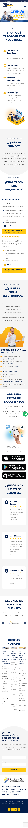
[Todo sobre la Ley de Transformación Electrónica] (14, 648)
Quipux (18, 366)
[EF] (7, 3)
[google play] (14, 464)
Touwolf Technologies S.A (15, 803)
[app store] (14, 455)
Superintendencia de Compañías (13, 381)
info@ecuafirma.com (22, 1)
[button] (14, 226)
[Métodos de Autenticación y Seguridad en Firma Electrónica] (5, 648)
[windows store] (14, 472)
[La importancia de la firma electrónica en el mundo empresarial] (22, 648)
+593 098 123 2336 (8, 1)
